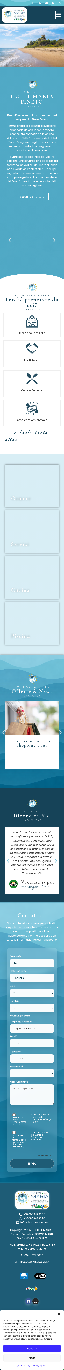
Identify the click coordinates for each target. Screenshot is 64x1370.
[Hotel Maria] (14, 15)
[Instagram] (35, 1301)
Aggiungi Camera (21, 1015)
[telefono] (34, 3)
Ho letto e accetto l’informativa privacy (19, 1120)
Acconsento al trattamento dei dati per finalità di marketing (19, 1141)
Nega (32, 1357)
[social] (54, 3)
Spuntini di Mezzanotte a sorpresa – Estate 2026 (32, 747)
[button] (59, 1314)
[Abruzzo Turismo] (32, 1288)
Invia (32, 1163)
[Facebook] (28, 1301)
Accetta (32, 1348)
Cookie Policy (23, 1365)
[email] (47, 3)
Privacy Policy (39, 1365)
